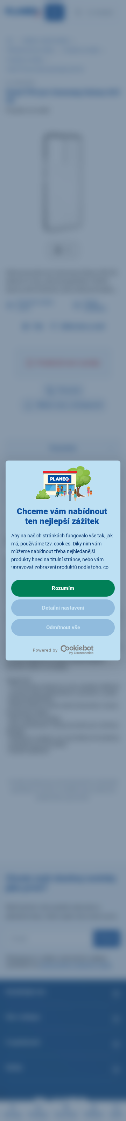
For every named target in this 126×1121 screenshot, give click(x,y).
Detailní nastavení (63, 608)
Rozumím (63, 588)
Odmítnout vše (63, 627)
